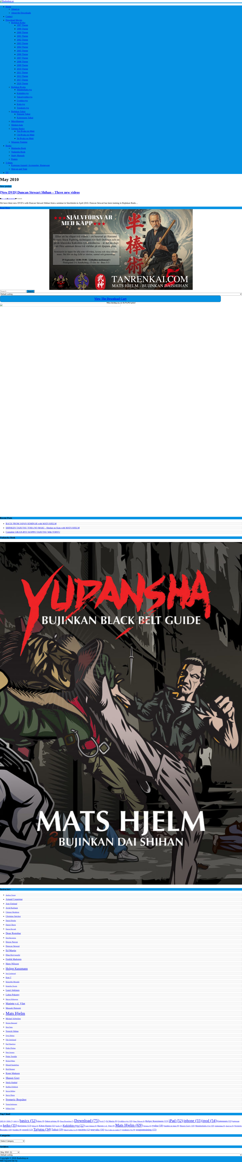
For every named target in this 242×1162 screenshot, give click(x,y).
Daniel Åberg (11, 925)
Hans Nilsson (12, 963)
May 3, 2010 (4, 198)
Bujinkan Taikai (18, 111)
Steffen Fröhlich (12, 1087)
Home (8, 6)
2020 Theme (22, 83)
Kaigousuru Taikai (25, 117)
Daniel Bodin (11, 921)
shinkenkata (220, 1126)
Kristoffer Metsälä (12, 982)
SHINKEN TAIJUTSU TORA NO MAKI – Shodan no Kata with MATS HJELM (43, 528)
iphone (193, 1121)
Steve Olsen (10, 1095)
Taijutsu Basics (18, 128)
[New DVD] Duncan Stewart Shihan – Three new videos (40, 192)
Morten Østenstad (11, 1023)
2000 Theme (22, 32)
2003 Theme (22, 43)
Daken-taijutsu (52, 1121)
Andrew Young (11, 895)
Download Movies (14, 20)
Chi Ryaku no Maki (25, 135)
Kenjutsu (24, 1125)
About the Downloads (21, 13)
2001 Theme (22, 36)
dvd (102, 1121)
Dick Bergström (11, 938)
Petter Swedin (11, 1056)
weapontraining (146, 1129)
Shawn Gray (13, 1077)
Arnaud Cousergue (14, 899)
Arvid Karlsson (12, 908)
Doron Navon (12, 942)
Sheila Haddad (11, 1082)
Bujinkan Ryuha (18, 87)
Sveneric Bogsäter (16, 1099)
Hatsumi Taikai (23, 114)
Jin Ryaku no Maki (25, 138)
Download (86, 1120)
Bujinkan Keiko (18, 22)
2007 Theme (22, 58)
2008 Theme (22, 61)
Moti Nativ (9, 1027)
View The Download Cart (110, 298)
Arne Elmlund (11, 904)
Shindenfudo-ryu (24, 89)
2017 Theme (22, 80)
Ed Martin (11, 950)
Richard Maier (10, 1061)
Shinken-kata (17, 125)
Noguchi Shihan (12, 1031)
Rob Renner (10, 1069)
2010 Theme (22, 69)
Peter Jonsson (10, 1052)
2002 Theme (22, 40)
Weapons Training (19, 142)
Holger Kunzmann (17, 968)
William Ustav (10, 1108)
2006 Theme (22, 54)
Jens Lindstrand (11, 973)
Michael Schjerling (13, 1018)
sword (27, 1129)
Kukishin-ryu (23, 93)
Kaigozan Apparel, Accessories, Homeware (30, 165)
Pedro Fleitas (11, 1048)
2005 (3, 1121)
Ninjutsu (147, 1126)
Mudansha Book (18, 148)
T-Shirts (9, 163)
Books (8, 146)
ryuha (157, 1125)
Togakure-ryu (23, 108)
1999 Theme (22, 29)
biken (40, 1121)
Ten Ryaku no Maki (25, 131)
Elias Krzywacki (13, 955)
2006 (9, 1121)
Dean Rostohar (13, 933)
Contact (9, 16)
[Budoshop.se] (121, 1)
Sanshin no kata (171, 1126)
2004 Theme (22, 47)
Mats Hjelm (15, 1013)
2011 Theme (22, 72)
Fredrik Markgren (13, 959)
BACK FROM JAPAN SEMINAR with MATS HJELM (31, 523)
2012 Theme (22, 76)
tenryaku (97, 1129)
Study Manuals (18, 155)
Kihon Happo (47, 1126)
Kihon (35, 1126)
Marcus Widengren (12, 999)
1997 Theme (22, 25)
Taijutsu (42, 1129)
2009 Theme (22, 65)
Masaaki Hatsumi (13, 1008)
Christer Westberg (12, 912)
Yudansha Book (18, 152)
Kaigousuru (224, 1121)
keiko (10, 1125)
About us (15, 9)
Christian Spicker (13, 916)
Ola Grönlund (11, 1040)
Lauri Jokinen (12, 990)
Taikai (57, 1129)
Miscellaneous (17, 121)
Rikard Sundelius (12, 1065)
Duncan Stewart (13, 946)
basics (28, 1121)
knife (59, 1126)
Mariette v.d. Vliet (15, 1003)
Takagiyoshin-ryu (24, 97)
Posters (14, 159)
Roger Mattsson (13, 1073)
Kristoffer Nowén (11, 986)
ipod (209, 1121)
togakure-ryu (128, 1130)
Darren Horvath (11, 929)
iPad (176, 1121)
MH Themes (23, 1160)
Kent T (8, 977)
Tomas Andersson (11, 1104)
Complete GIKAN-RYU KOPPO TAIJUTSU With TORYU (33, 532)
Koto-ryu (21, 104)
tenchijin (84, 1129)
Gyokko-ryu (22, 100)
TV (7, 172)
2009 (16, 1121)
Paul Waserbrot (10, 1044)
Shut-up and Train (19, 169)
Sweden (17, 1130)
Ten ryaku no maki (113, 1130)
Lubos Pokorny (12, 994)
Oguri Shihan (10, 1035)
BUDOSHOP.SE (11, 198)
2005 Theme (22, 50)
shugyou (230, 1126)
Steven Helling (10, 1091)
